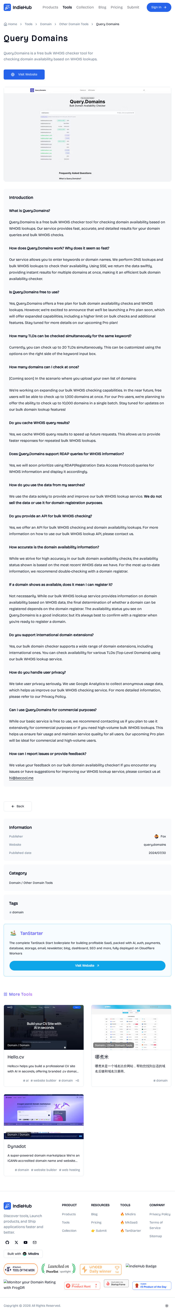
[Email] (34, 1242)
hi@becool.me (21, 778)
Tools (67, 7)
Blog (102, 7)
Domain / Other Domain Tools (31, 883)
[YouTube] (25, 1242)
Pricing (117, 7)
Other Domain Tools (73, 24)
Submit (133, 7)
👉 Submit (99, 1231)
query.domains (155, 845)
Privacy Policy (159, 1214)
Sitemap (155, 1236)
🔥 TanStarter (130, 1231)
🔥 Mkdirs (128, 1214)
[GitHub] (7, 1242)
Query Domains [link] (107, 24)
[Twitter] (16, 1242)
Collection (85, 7)
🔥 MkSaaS (129, 1222)
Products (50, 7)
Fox (163, 836)
